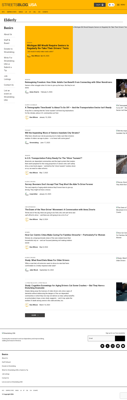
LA (26, 12)
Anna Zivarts (34, 92)
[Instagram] (113, 346)
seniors (29, 42)
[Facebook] (102, 346)
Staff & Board (6, 362)
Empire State (11, 12)
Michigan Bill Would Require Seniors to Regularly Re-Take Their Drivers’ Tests (48, 47)
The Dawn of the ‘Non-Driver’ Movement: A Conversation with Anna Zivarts (60, 209)
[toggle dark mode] (111, 4)
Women (27, 232)
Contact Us (9, 85)
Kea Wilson (36, 56)
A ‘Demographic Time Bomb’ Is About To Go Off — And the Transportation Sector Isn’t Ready (68, 107)
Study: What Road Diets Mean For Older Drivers (47, 260)
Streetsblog (34, 143)
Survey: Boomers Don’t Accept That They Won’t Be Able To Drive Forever (59, 184)
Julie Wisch (34, 270)
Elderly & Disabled (31, 105)
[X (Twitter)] (108, 346)
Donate (45, 12)
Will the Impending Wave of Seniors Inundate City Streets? (52, 133)
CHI (39, 12)
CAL (34, 12)
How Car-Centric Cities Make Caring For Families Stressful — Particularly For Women (65, 235)
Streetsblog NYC (32, 283)
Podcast (28, 130)
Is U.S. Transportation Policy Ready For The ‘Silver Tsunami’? (53, 158)
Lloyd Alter (34, 194)
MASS (21, 12)
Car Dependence (30, 207)
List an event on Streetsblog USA (12, 382)
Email (91, 338)
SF (30, 12)
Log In (98, 5)
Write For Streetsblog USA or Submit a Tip (9, 64)
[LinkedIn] (118, 346)
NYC (3, 12)
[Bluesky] (123, 346)
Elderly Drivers (30, 181)
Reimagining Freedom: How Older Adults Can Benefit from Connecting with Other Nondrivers (68, 82)
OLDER (34, 315)
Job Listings (5, 374)
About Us (8, 34)
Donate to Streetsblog (9, 366)
